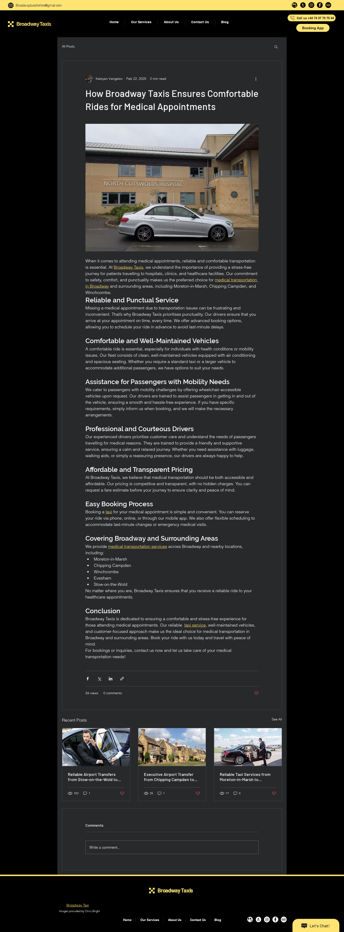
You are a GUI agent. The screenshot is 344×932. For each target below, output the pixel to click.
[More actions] (256, 78)
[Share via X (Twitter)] (99, 678)
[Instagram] (311, 5)
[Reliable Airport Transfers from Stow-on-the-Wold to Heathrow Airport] (96, 747)
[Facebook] (320, 5)
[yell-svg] (303, 5)
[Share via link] (122, 678)
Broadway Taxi (77, 905)
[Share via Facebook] (87, 678)
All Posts (68, 46)
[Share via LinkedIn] (110, 678)
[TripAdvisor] (328, 5)
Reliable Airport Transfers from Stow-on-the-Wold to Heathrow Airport (92, 777)
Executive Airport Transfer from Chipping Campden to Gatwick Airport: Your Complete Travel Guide (169, 777)
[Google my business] (294, 5)
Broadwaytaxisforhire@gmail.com (39, 5)
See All (277, 719)
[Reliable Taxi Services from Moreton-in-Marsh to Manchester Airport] (248, 747)
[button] (312, 28)
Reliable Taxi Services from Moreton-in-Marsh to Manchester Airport (245, 777)
